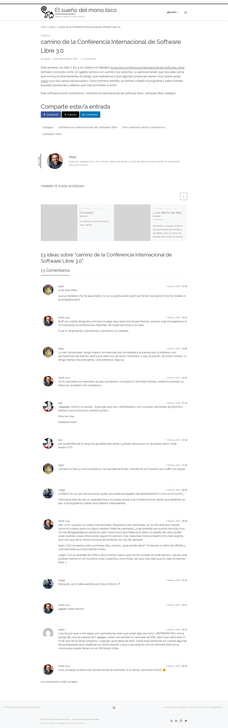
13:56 (184, 349)
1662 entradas (78, 165)
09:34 (184, 666)
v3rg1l (61, 489)
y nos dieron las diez (167, 212)
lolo (60, 403)
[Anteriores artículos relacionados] (175, 196)
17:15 (184, 403)
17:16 (184, 440)
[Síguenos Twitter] (186, 721)
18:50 (184, 490)
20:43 (184, 521)
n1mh (61, 317)
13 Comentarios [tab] (55, 270)
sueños (52, 27)
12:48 (184, 286)
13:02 (184, 317)
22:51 (184, 605)
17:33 (184, 465)
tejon (61, 286)
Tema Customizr (77, 723)
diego (47, 59)
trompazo (87, 212)
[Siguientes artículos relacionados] (183, 196)
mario (44, 80)
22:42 (184, 580)
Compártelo (53, 114)
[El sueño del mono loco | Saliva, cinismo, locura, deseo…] (47, 11)
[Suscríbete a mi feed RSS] (171, 721)
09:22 (184, 629)
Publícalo (72, 114)
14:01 (184, 378)
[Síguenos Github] (181, 721)
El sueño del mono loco (59, 719)
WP (53, 723)
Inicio (43, 27)
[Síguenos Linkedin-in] (176, 721)
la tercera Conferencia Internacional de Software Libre (147, 67)
